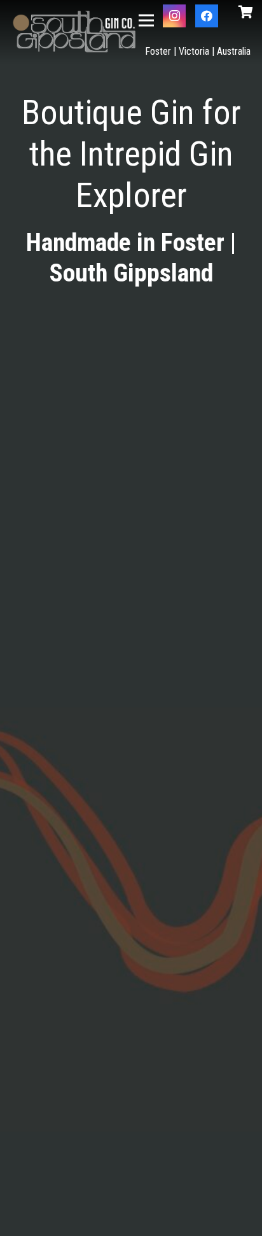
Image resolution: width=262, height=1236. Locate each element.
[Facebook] (206, 15)
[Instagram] (174, 15)
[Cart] (245, 12)
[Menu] (146, 20)
